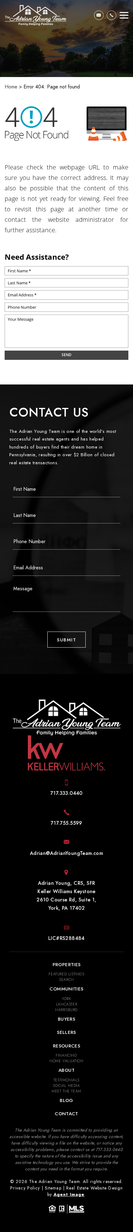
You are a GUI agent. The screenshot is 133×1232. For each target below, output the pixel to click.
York (66, 999)
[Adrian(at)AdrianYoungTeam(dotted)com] (99, 15)
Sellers (66, 1032)
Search (66, 979)
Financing (66, 1055)
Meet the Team (66, 1091)
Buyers (66, 1019)
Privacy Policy (25, 1188)
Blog (66, 1100)
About (66, 1070)
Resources (66, 1046)
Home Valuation (66, 1061)
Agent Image (69, 1194)
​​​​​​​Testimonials (66, 1080)
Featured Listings (66, 974)
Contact (66, 1113)
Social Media (66, 1085)
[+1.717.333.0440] (111, 15)
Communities (66, 989)
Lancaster (66, 1004)
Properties (67, 964)
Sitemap (53, 1188)
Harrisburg (66, 1010)
